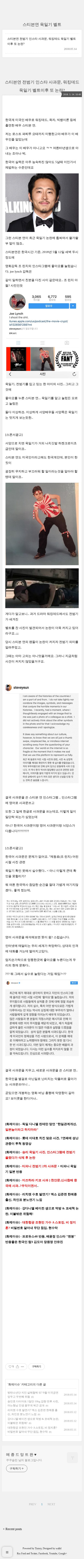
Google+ (63, 1553)
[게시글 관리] (22, 1367)
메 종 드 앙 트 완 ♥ (21, 1455)
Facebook (43, 1553)
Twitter (34, 1553)
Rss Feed (21, 1553)
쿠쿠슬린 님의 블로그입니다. (24, 1460)
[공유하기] (17, 1367)
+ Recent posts (12, 1529)
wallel (58, 1548)
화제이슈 (14, 1384)
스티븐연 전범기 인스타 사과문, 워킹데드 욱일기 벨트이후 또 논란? (41, 41)
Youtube (53, 1553)
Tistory (38, 1548)
